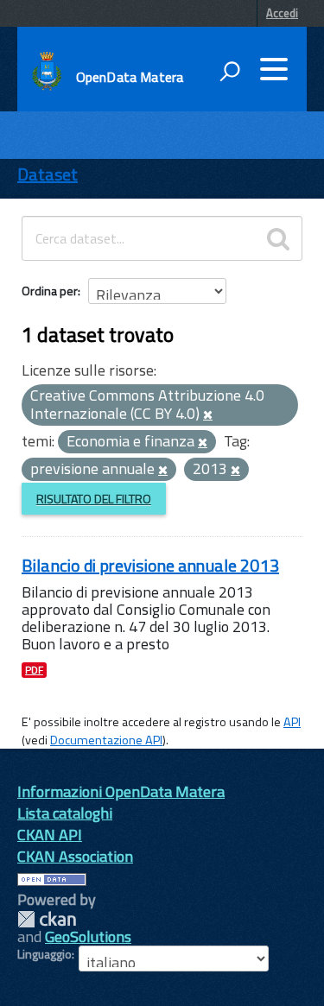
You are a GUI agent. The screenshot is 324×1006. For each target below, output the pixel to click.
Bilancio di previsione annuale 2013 (150, 565)
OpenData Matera (129, 77)
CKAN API (49, 834)
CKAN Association (75, 856)
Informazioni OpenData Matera (121, 791)
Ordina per (50, 291)
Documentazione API (106, 740)
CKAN (46, 919)
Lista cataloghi (64, 813)
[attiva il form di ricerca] (229, 70)
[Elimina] (208, 415)
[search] (278, 238)
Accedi (282, 13)
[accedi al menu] (274, 69)
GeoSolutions (88, 936)
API (292, 721)
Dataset (47, 174)
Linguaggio (44, 954)
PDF (34, 670)
